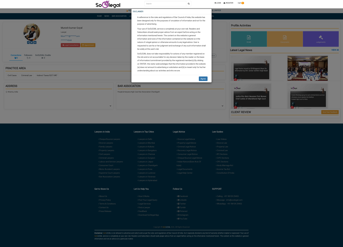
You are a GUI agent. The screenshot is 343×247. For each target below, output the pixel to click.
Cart (240, 3)
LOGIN (218, 3)
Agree (203, 79)
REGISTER (229, 3)
